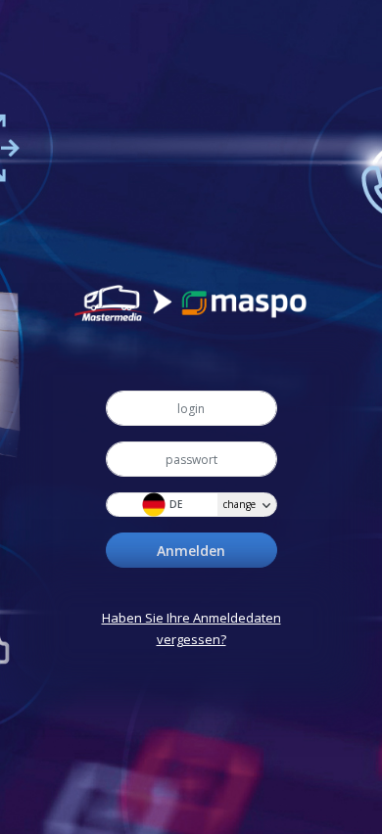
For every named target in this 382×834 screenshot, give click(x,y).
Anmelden (191, 550)
